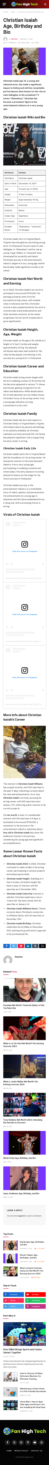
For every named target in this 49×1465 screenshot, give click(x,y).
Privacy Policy (21, 1451)
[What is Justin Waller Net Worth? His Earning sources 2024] (24, 1066)
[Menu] (4, 4)
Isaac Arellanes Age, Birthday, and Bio (21, 1193)
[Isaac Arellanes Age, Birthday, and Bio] (24, 1178)
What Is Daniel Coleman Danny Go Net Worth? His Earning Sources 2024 (31, 1271)
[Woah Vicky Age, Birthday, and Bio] (24, 1143)
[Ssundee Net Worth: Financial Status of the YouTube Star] (24, 990)
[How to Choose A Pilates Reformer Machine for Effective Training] (10, 1377)
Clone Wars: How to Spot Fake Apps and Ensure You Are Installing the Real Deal (32, 1404)
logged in (21, 1216)
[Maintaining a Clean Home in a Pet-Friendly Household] (10, 1392)
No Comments (11, 43)
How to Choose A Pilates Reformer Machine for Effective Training (31, 1376)
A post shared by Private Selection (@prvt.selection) (26, 641)
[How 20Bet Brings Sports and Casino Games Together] (24, 1334)
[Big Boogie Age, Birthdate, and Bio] (10, 1245)
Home (9, 1451)
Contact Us (36, 1451)
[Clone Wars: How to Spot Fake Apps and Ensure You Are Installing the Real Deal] (10, 1405)
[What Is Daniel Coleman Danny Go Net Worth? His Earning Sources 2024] (10, 1271)
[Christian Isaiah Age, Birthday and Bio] (24, 61)
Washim (14, 39)
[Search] (45, 4)
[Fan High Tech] (24, 4)
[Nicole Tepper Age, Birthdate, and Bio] (10, 1258)
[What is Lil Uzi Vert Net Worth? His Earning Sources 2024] (24, 1028)
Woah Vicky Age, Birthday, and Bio (19, 1158)
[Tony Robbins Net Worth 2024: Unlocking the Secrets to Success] (24, 1104)
